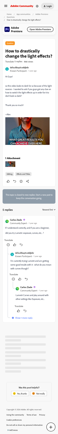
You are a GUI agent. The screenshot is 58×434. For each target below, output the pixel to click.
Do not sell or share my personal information (24, 425)
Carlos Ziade (16, 219)
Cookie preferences (14, 420)
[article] (29, 232)
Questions (11, 17)
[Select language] (37, 6)
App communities (23, 14)
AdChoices (13, 430)
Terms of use (32, 415)
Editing (9, 174)
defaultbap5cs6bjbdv (19, 67)
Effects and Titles (23, 174)
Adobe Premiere (41, 14)
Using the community (15, 415)
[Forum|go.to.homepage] (21, 6)
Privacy (42, 415)
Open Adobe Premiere (40, 29)
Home (9, 14)
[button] (6, 7)
